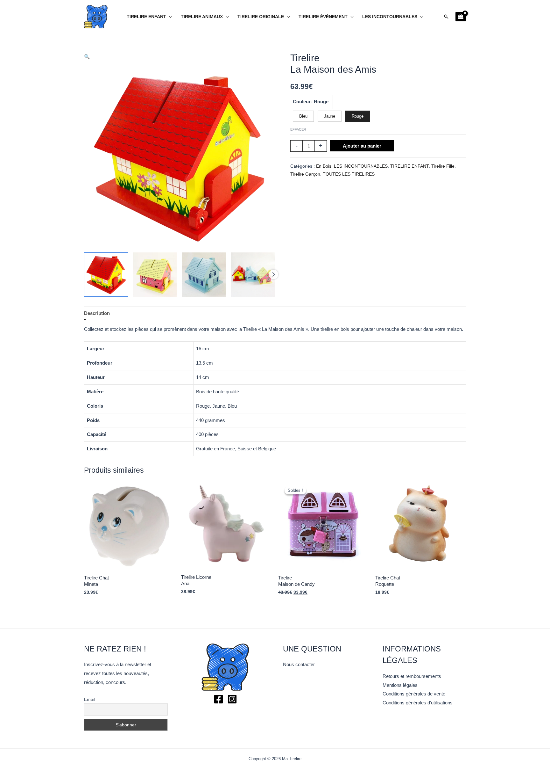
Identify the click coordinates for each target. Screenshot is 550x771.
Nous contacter (299, 664)
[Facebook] (218, 699)
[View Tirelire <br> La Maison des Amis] (106, 274)
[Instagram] (232, 699)
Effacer (298, 129)
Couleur (302, 101)
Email (89, 699)
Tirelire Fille (443, 166)
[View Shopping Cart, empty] (460, 16)
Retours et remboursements (412, 676)
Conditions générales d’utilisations (418, 702)
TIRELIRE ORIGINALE (260, 16)
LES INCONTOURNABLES (389, 16)
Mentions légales (400, 685)
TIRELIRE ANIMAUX (202, 16)
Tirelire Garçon (305, 174)
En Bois (323, 166)
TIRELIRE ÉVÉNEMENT (323, 16)
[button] (446, 16)
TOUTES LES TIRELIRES (349, 174)
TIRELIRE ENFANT (146, 16)
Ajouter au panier (362, 146)
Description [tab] (97, 313)
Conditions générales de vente (414, 693)
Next (273, 274)
